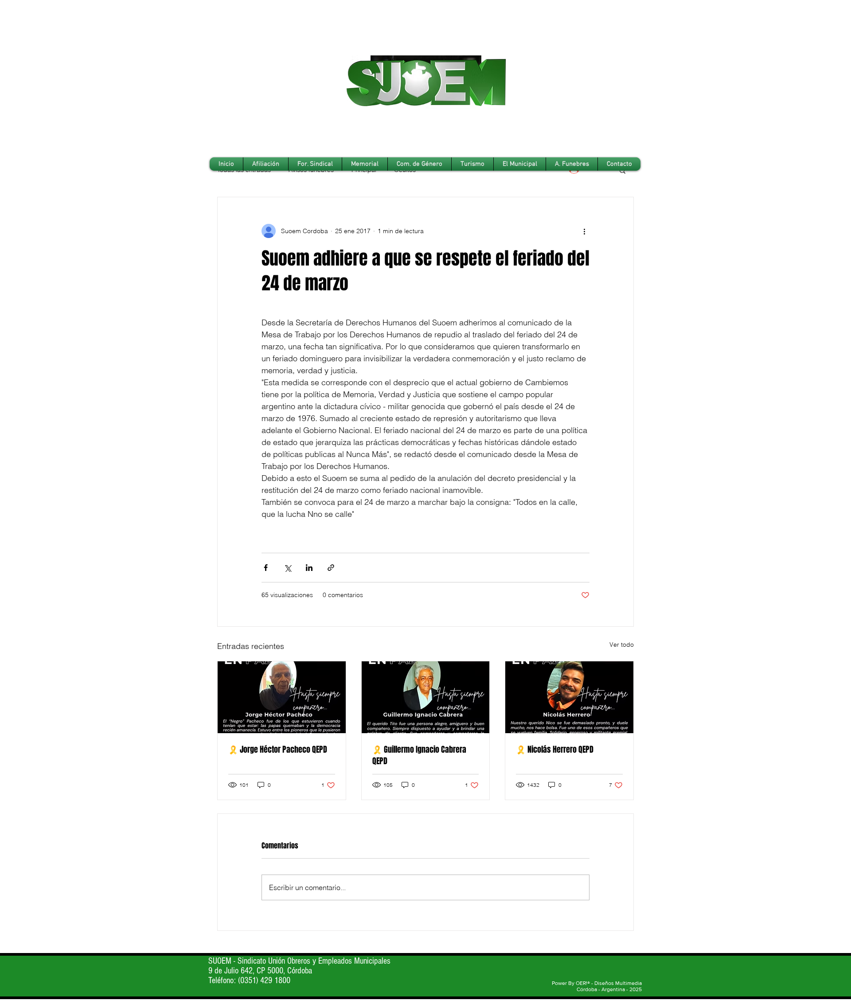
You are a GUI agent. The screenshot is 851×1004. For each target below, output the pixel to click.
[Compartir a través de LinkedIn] (309, 567)
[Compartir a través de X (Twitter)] (287, 567)
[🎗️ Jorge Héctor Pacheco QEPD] (282, 697)
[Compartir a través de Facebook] (266, 567)
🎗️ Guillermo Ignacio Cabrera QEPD (419, 755)
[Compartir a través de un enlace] (331, 567)
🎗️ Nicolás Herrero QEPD (554, 749)
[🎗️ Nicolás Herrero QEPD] (569, 697)
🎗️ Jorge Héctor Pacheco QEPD (277, 749)
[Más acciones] (584, 231)
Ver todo (621, 644)
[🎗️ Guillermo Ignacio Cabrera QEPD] (426, 697)
